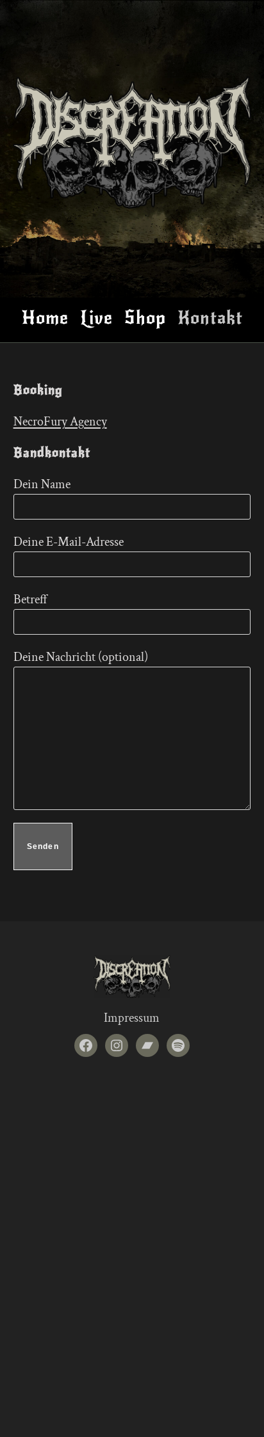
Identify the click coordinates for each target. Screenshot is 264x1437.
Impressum (132, 1018)
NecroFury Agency (60, 421)
